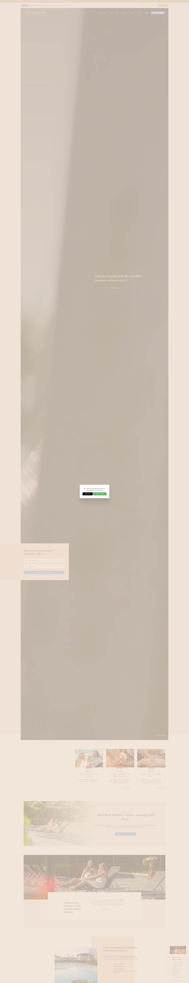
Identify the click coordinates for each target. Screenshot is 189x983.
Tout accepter (100, 494)
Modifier (87, 494)
